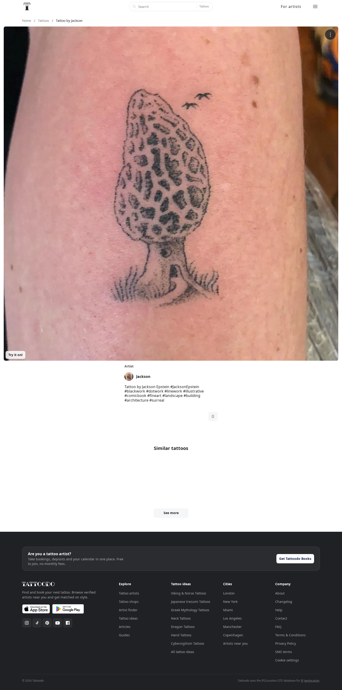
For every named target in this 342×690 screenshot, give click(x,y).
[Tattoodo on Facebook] (67, 622)
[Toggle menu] (315, 6)
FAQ (278, 626)
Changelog (283, 601)
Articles (125, 626)
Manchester (232, 626)
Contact (281, 618)
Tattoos (204, 6)
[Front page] (27, 6)
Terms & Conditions (290, 635)
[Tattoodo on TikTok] (37, 622)
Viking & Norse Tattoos (188, 593)
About (280, 593)
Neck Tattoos (181, 618)
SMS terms (283, 652)
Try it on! (15, 355)
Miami (228, 610)
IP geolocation (310, 681)
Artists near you (235, 643)
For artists (291, 6)
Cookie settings (287, 660)
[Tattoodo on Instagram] (26, 622)
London (229, 593)
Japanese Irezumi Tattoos (190, 601)
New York (230, 601)
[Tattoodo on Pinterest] (47, 622)
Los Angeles (232, 618)
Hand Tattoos (181, 635)
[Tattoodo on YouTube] (57, 622)
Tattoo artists (129, 593)
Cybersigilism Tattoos (187, 643)
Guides (124, 635)
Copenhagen (233, 635)
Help (278, 610)
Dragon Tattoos (183, 626)
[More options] (330, 34)
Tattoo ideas (128, 618)
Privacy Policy (285, 643)
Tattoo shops (129, 601)
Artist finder (128, 610)
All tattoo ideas (182, 652)
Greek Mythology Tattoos (190, 610)
